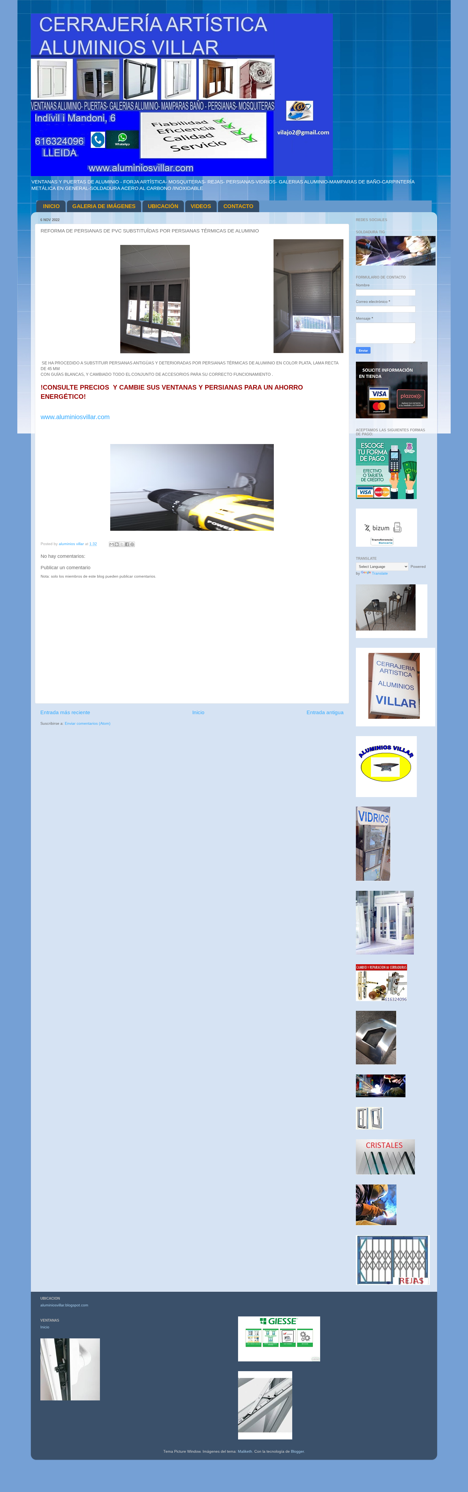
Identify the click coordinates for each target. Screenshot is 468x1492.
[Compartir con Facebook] (127, 544)
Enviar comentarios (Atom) (87, 723)
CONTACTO (238, 206)
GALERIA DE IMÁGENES (103, 206)
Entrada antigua (325, 712)
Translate (380, 573)
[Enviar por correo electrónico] (111, 544)
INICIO (51, 206)
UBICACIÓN (163, 206)
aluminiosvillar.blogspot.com (64, 1305)
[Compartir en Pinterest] (132, 544)
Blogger (297, 1451)
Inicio (198, 712)
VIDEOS (201, 206)
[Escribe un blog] (116, 544)
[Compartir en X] (122, 544)
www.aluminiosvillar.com (75, 416)
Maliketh (245, 1451)
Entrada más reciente (65, 712)
